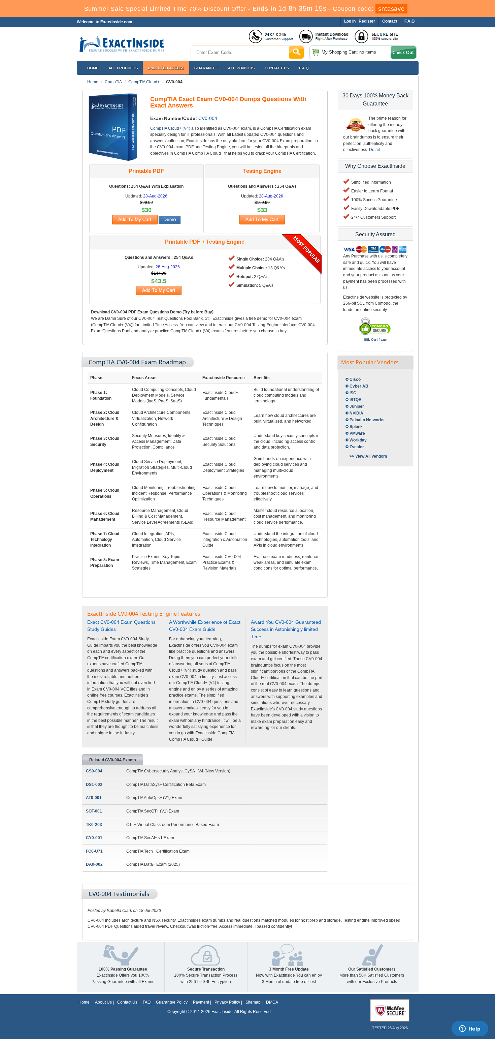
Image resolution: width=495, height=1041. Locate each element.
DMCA (272, 1002)
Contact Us (127, 1002)
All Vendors (241, 68)
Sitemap (253, 1002)
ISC (353, 393)
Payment (201, 1002)
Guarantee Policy (172, 1002)
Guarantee (206, 68)
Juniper (357, 406)
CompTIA (113, 82)
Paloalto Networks (367, 420)
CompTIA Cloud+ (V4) (170, 128)
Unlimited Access (166, 68)
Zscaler (357, 447)
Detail (374, 149)
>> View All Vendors (368, 456)
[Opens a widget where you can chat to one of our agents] (469, 1029)
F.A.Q (304, 68)
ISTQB (356, 399)
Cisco (355, 379)
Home (92, 68)
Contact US (277, 68)
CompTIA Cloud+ (144, 82)
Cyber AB (359, 386)
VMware (357, 433)
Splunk (356, 426)
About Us (103, 1002)
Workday (358, 440)
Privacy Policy (227, 1002)
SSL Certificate (375, 339)
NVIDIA (356, 413)
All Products (123, 68)
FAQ (147, 1002)
